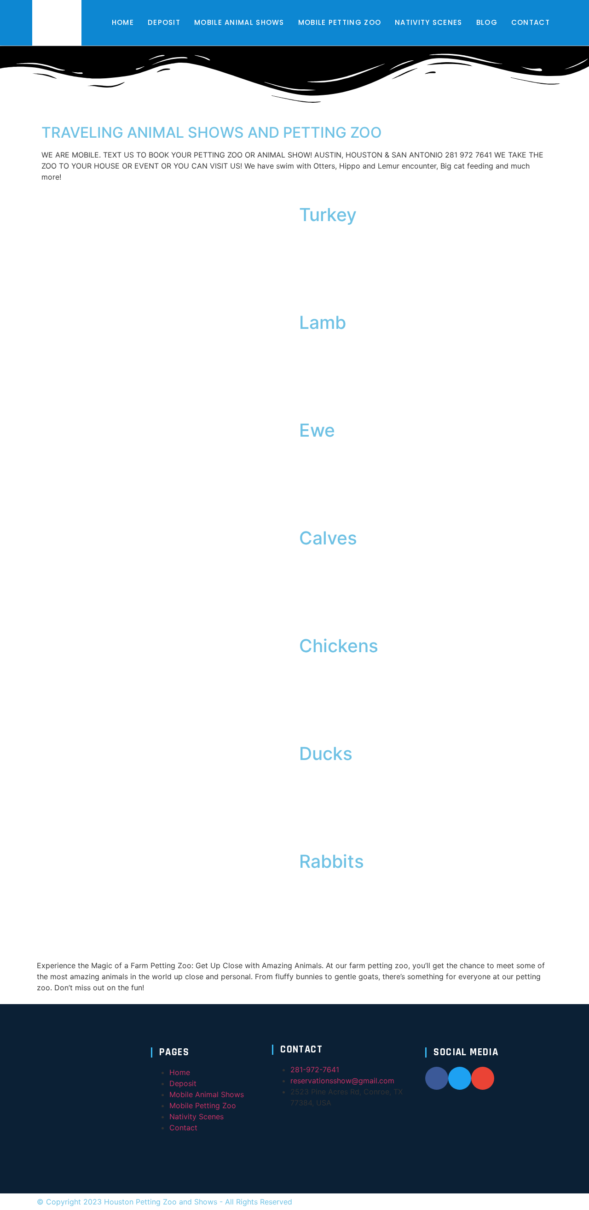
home (123, 22)
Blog (486, 22)
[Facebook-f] (436, 1078)
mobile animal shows (239, 22)
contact (530, 22)
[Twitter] (459, 1078)
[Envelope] (482, 1078)
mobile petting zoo (339, 22)
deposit (164, 22)
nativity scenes (428, 22)
